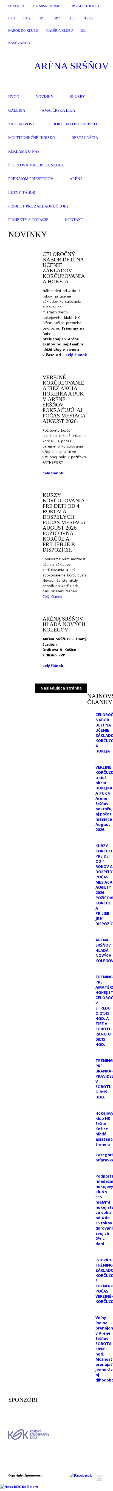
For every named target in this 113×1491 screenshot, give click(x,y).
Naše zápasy (19, 43)
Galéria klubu (59, 31)
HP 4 (56, 18)
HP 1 (11, 18)
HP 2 (26, 18)
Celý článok (76, 354)
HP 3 (41, 18)
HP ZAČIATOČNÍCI (84, 6)
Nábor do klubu (23, 31)
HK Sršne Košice (47, 6)
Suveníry (16, 6)
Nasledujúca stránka (61, 688)
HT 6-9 (88, 18)
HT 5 (72, 18)
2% (83, 31)
